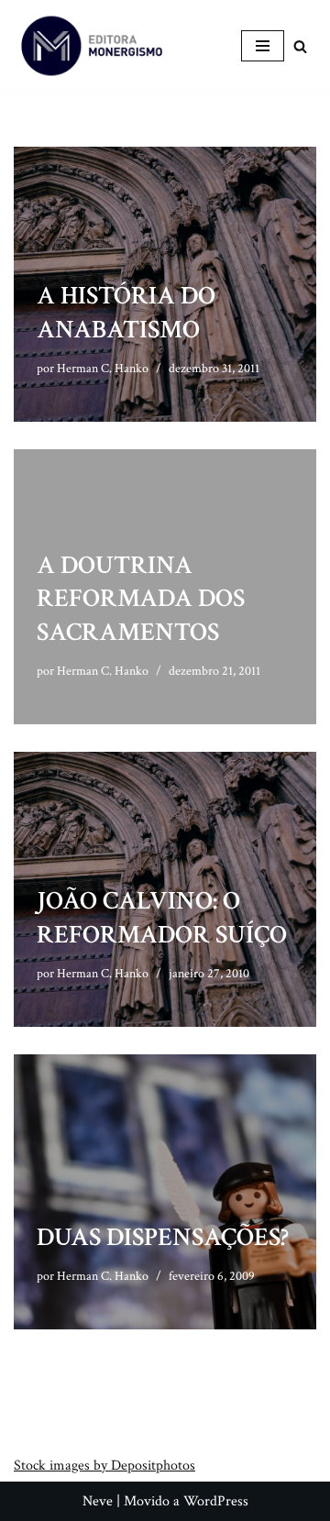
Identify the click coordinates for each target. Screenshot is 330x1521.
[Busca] (300, 46)
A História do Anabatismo (126, 312)
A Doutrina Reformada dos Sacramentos (141, 598)
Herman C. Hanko (102, 368)
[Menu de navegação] (262, 45)
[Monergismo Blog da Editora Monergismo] (92, 46)
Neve (97, 1501)
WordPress (215, 1501)
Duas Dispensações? (163, 1237)
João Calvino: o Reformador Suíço (162, 917)
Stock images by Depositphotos (104, 1465)
